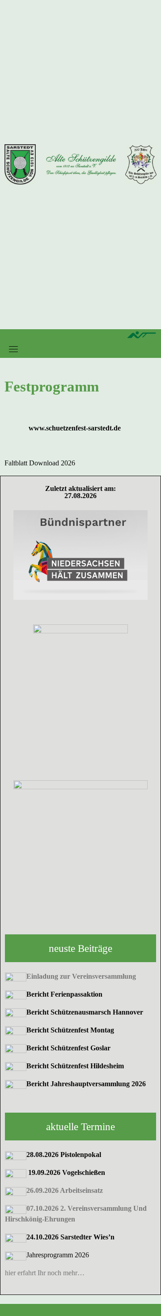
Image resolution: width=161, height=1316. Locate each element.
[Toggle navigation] (13, 349)
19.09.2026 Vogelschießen (66, 1172)
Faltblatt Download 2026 (39, 463)
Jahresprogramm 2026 (57, 1255)
